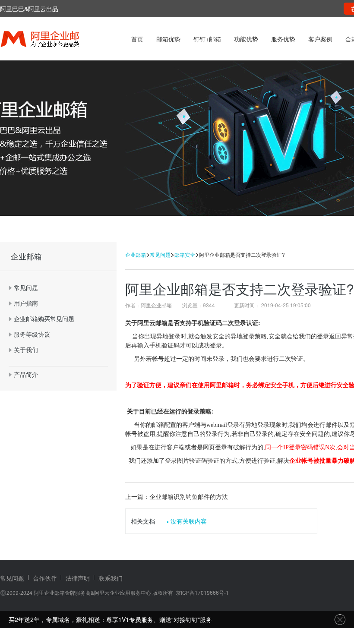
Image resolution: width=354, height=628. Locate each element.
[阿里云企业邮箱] (51, 40)
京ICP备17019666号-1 (202, 592)
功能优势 (246, 39)
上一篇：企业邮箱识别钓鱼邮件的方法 (176, 496)
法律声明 (78, 578)
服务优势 (283, 39)
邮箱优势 (168, 39)
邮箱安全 (184, 254)
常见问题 (160, 254)
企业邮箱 (135, 254)
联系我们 (110, 578)
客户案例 (320, 39)
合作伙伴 (45, 578)
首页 (137, 39)
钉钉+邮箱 (207, 39)
